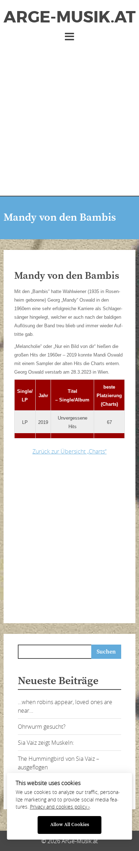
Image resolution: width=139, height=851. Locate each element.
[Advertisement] (69, 115)
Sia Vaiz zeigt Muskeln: (46, 743)
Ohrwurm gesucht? (42, 726)
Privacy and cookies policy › (60, 807)
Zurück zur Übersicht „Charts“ (69, 451)
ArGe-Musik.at (69, 17)
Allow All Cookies (69, 825)
